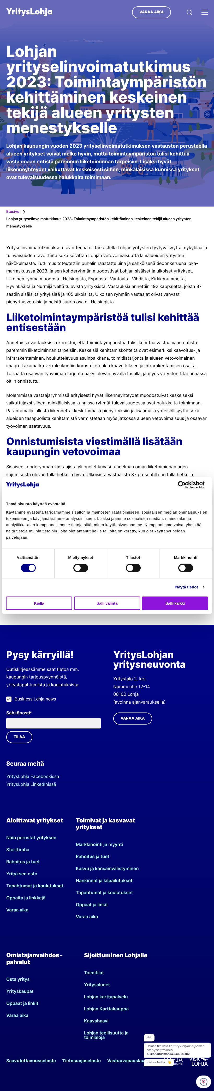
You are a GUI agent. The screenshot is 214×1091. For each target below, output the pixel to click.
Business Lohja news (35, 699)
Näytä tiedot (186, 587)
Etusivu (12, 211)
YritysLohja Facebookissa (32, 776)
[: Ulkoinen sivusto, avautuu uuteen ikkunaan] (185, 485)
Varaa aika (151, 12)
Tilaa (19, 736)
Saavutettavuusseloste (31, 1061)
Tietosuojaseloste (81, 1061)
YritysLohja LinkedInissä (31, 784)
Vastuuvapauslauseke (130, 1061)
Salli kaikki (175, 603)
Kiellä (39, 603)
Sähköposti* (19, 712)
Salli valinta (107, 603)
